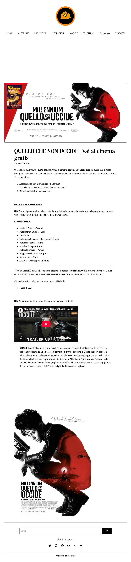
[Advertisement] (65, 65)
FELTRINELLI (25, 287)
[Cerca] (107, 531)
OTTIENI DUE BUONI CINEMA (28, 204)
